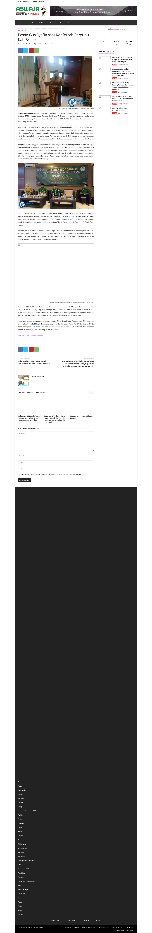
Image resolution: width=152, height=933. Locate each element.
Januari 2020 (22, 722)
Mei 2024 (21, 597)
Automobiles (22, 790)
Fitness (20, 819)
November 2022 (23, 661)
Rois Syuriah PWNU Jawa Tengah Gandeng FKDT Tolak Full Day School (34, 362)
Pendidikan (28, 28)
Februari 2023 (22, 651)
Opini (19, 865)
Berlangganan (129, 38)
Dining (20, 807)
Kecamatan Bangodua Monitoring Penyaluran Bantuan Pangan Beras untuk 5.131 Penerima (123, 72)
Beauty (20, 794)
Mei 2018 (21, 746)
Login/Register (120, 930)
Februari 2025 (22, 565)
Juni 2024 (21, 594)
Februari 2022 (22, 693)
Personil (76, 927)
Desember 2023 (23, 615)
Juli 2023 (21, 633)
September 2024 (23, 583)
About (35, 1)
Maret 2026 (22, 519)
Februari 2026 (22, 523)
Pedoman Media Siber (88, 927)
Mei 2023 (21, 640)
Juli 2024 (21, 590)
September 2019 (23, 736)
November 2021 (23, 704)
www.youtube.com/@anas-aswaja (30, 335)
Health (20, 827)
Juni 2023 (21, 636)
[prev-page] (89, 392)
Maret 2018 (22, 750)
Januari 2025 (22, 569)
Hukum (20, 836)
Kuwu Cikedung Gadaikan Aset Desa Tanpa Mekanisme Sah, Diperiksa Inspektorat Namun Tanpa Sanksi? (78, 363)
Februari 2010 (22, 757)
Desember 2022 (23, 658)
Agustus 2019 (22, 739)
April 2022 (21, 686)
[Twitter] (129, 1)
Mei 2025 (21, 555)
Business (21, 798)
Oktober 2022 (22, 665)
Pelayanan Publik (24, 869)
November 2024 (23, 576)
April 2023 (21, 643)
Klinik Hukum (22, 844)
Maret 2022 (22, 690)
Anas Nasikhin (27, 44)
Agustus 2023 (22, 629)
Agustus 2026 (22, 501)
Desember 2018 (23, 743)
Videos (62, 23)
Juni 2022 (21, 679)
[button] (133, 22)
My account (130, 930)
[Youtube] (133, 1)
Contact (42, 1)
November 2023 (23, 619)
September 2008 (23, 764)
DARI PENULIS (41, 392)
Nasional (21, 852)
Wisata (20, 914)
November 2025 (23, 533)
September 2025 (23, 540)
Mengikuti (116, 37)
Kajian (20, 840)
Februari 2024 (22, 608)
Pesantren (21, 877)
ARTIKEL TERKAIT (26, 392)
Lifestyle (30, 23)
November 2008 (23, 761)
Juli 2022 (21, 675)
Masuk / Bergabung (24, 1)
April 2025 (21, 558)
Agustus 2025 (22, 544)
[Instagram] (126, 1)
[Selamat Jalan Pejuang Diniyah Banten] (82, 405)
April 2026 (21, 516)
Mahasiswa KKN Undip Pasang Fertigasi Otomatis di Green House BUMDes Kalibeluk (29, 418)
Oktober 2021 (22, 707)
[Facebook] (122, 1)
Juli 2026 (21, 505)
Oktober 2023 (22, 622)
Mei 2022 (21, 683)
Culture (20, 802)
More (70, 23)
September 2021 (23, 711)
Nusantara (21, 856)
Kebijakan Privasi (103, 927)
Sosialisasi (21, 894)
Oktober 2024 (22, 580)
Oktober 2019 (22, 732)
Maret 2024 (22, 604)
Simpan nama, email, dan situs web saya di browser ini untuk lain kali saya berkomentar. (50, 474)
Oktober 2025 (22, 537)
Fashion (42, 23)
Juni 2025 (21, 551)
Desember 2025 (23, 530)
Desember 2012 (23, 754)
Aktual (115, 64)
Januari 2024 (22, 612)
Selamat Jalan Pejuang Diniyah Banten (81, 417)
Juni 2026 (21, 509)
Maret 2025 (22, 562)
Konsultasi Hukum (116, 927)
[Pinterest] (31, 50)
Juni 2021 (21, 715)
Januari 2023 (22, 654)
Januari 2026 (22, 526)
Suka (104, 37)
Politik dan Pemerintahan (26, 881)
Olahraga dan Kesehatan (26, 860)
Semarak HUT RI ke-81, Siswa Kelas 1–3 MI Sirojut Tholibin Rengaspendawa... (122, 98)
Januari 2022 (22, 697)
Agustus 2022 (22, 672)
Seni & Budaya (23, 889)
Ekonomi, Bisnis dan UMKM (27, 811)
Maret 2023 (22, 647)
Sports (20, 898)
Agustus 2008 (22, 768)
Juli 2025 (21, 548)
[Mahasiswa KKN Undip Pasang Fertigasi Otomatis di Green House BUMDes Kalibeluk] (30, 405)
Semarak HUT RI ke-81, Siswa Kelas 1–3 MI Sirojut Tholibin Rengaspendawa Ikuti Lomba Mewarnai (54, 419)
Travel (52, 23)
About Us (68, 927)
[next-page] (92, 392)
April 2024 (21, 601)
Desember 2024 (23, 572)
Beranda (20, 28)
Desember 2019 (23, 725)
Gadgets (21, 823)
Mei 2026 (21, 512)
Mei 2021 (21, 718)
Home (22, 23)
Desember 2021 (23, 700)
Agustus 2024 (22, 587)
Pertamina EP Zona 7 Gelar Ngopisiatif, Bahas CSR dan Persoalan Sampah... (122, 59)
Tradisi (20, 902)
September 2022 (23, 668)
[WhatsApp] (36, 50)
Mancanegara (22, 848)
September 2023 (23, 626)
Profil (19, 885)
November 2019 (23, 729)
